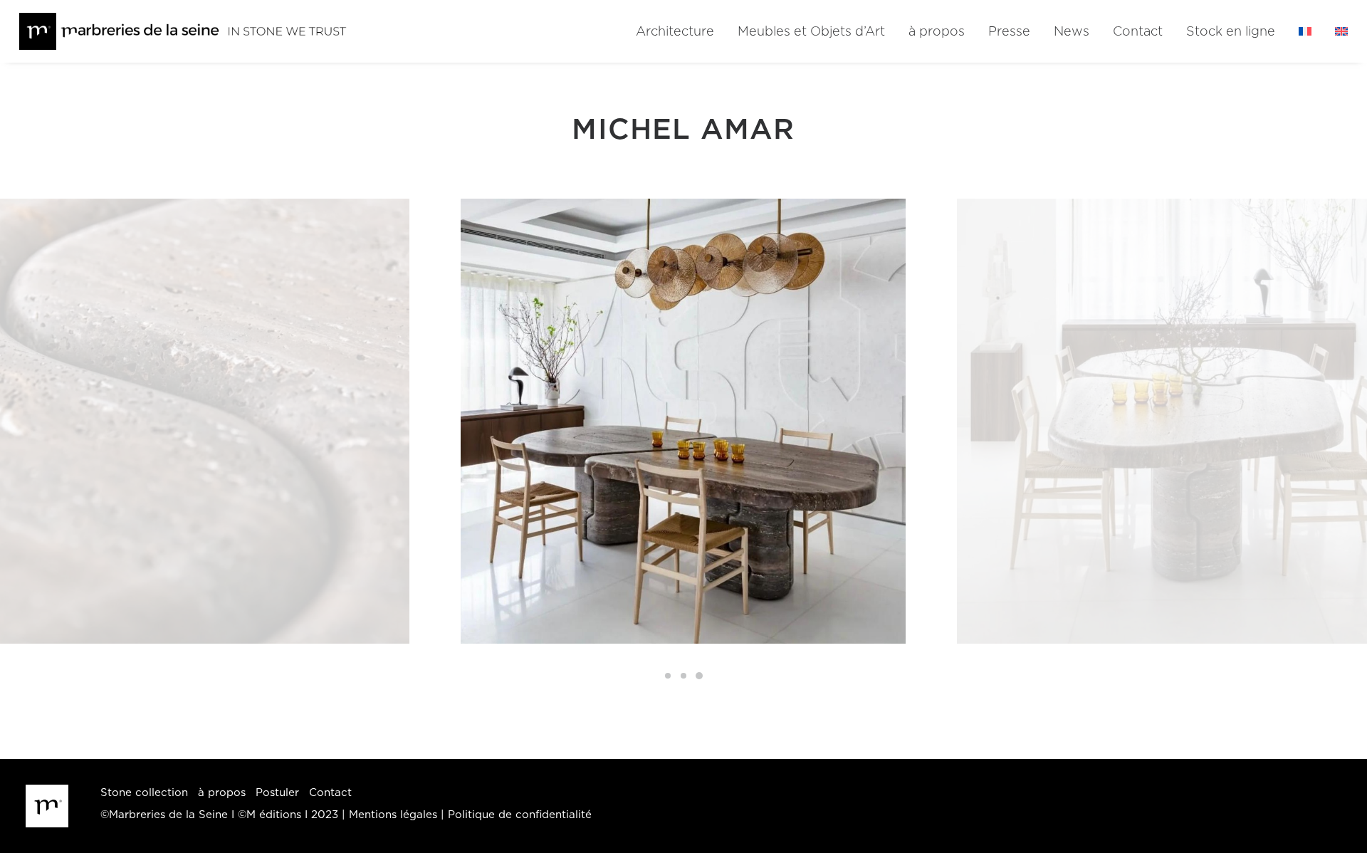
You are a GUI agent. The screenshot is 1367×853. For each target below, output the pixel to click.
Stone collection (144, 792)
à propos (936, 32)
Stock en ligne (1230, 32)
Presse (1009, 32)
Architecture (675, 32)
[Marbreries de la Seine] (184, 31)
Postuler (277, 792)
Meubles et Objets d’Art (811, 32)
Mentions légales (393, 815)
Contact (1138, 32)
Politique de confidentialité (520, 815)
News (1071, 32)
